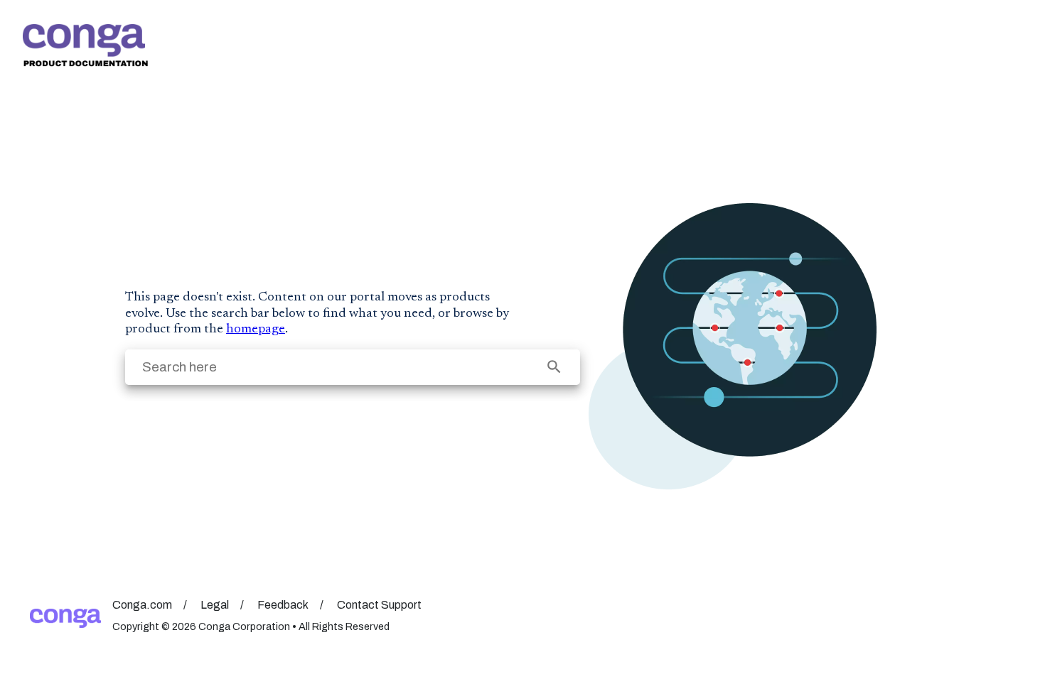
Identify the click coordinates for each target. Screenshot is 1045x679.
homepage (255, 329)
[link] (85, 45)
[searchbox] (554, 367)
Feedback (283, 605)
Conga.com (142, 605)
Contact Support (379, 605)
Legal (214, 605)
